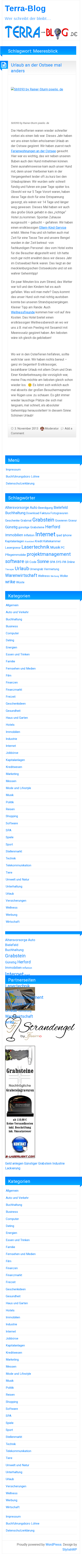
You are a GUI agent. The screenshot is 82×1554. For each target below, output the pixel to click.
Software (12, 823)
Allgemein (12, 605)
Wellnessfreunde (23, 312)
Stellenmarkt (14, 851)
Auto (33, 507)
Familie (10, 661)
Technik (11, 858)
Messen (11, 781)
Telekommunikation (18, 865)
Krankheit (29, 541)
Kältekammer (52, 541)
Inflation (29, 535)
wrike (10, 581)
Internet (45, 534)
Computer (12, 633)
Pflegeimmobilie (15, 555)
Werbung (55, 576)
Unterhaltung (14, 886)
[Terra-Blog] (41, 32)
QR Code (30, 562)
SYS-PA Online (65, 562)
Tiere (9, 872)
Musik (55, 547)
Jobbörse (12, 753)
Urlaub (22, 568)
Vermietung (51, 569)
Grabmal (25, 520)
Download (32, 513)
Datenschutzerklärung (20, 483)
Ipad (59, 535)
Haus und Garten (17, 718)
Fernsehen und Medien (21, 668)
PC (63, 547)
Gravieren (61, 520)
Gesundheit (13, 711)
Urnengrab (36, 569)
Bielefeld (61, 507)
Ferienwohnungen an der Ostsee (33, 151)
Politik (10, 802)
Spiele (10, 837)
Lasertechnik (35, 547)
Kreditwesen (14, 767)
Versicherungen (16, 900)
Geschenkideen (16, 703)
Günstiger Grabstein (38, 1163)
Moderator (52, 428)
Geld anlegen (14, 1163)
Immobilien (14, 535)
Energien (11, 647)
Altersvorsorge (17, 507)
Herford (52, 526)
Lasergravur (13, 547)
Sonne (43, 561)
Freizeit (11, 696)
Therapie (9, 569)
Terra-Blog (25, 8)
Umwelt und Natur (17, 879)
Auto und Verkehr (17, 612)
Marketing (12, 774)
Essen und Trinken (18, 654)
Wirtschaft (13, 922)
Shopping (12, 816)
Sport (9, 844)
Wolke (64, 576)
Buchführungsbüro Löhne (22, 476)
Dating (10, 640)
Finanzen (12, 682)
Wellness (44, 576)
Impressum (13, 469)
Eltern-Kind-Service (52, 227)
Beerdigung (45, 508)
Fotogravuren (59, 513)
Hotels (10, 725)
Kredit (39, 541)
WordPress (54, 1544)
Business (12, 626)
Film (8, 675)
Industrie (11, 739)
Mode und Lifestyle (18, 788)
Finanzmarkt (14, 689)
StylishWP (69, 1549)
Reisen (10, 809)
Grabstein (43, 520)
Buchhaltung (15, 513)
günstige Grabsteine (31, 527)
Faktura (45, 513)
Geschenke (12, 520)
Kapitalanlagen (14, 541)
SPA (52, 562)
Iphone (67, 535)
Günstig (11, 527)
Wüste (20, 582)
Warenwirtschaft (21, 575)
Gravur (72, 520)
